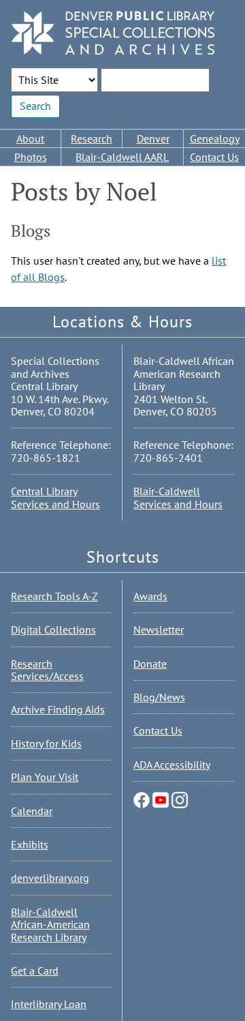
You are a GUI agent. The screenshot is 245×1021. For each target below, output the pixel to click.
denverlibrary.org (50, 878)
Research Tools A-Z (54, 596)
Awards (150, 596)
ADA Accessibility (171, 764)
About (30, 138)
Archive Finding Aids (58, 709)
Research (91, 138)
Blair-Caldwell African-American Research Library (50, 924)
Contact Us (214, 157)
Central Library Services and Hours (55, 497)
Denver (153, 138)
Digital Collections (53, 629)
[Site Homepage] (113, 34)
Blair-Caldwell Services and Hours (178, 497)
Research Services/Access (47, 670)
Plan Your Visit (44, 777)
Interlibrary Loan (48, 1004)
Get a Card (35, 970)
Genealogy (215, 138)
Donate (150, 663)
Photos (30, 157)
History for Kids (46, 743)
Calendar (31, 811)
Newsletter (158, 629)
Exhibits (29, 844)
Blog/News (159, 697)
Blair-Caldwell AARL (122, 157)
